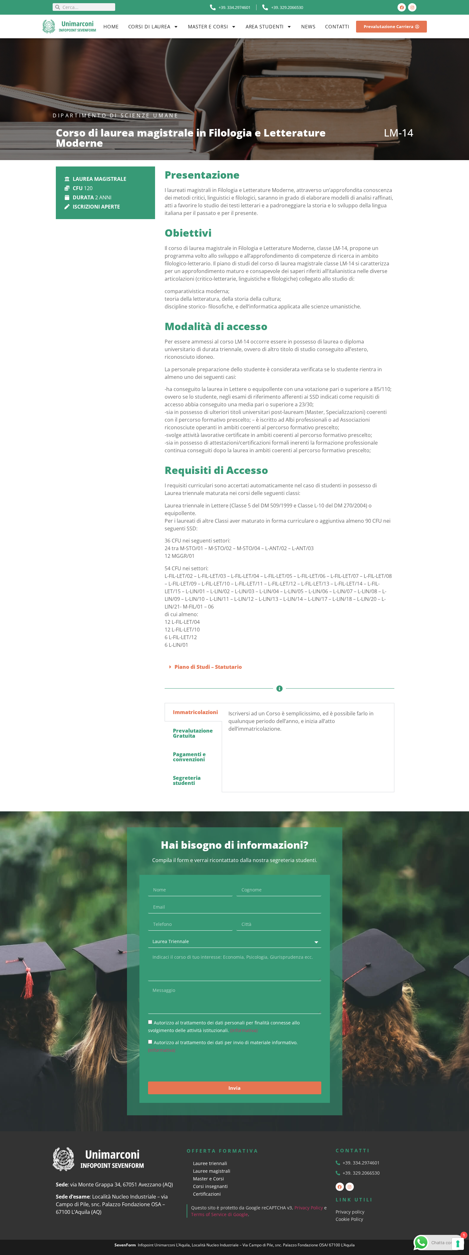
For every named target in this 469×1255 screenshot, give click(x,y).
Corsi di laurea (149, 26)
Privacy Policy (308, 1208)
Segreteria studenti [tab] (187, 780)
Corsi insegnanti (210, 1186)
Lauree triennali (210, 1163)
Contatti (337, 26)
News (308, 26)
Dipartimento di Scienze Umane (116, 115)
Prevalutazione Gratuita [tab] (193, 733)
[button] (279, 667)
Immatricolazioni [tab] (195, 712)
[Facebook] (402, 7)
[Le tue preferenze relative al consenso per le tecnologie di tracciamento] (458, 1244)
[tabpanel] (308, 723)
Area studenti (265, 26)
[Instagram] (412, 7)
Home (111, 26)
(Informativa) (243, 1030)
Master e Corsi (208, 26)
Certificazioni (207, 1194)
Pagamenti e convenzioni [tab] (189, 757)
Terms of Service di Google (219, 1214)
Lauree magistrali (211, 1171)
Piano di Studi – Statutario (208, 666)
